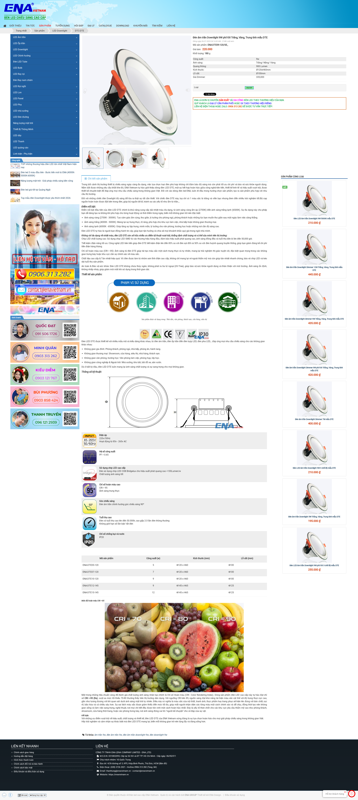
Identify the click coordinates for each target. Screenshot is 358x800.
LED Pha (17, 104)
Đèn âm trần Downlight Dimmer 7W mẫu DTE (314, 419)
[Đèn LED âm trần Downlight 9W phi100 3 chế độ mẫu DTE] (314, 545)
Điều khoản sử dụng (235, 795)
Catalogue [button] (105, 25)
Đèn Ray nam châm (23, 80)
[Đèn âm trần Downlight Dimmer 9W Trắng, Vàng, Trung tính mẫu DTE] (314, 298)
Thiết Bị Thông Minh (23, 129)
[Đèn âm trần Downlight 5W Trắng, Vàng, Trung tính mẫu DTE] (314, 496)
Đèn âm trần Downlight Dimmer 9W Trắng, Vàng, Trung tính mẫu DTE (314, 319)
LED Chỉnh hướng (21, 55)
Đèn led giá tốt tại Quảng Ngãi (35, 189)
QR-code (24, 795)
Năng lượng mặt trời (23, 123)
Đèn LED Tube (20, 61)
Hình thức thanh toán (23, 760)
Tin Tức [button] (30, 25)
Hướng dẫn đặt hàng (23, 756)
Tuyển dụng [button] (62, 25)
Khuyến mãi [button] (140, 25)
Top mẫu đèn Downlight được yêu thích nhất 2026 (45, 198)
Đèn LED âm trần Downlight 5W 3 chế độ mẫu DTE (314, 468)
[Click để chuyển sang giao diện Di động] (10, 795)
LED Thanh (18, 141)
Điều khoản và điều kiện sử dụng (29, 771)
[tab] (96, 179)
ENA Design (215, 795)
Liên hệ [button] (171, 25)
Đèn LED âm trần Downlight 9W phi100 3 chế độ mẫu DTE (314, 565)
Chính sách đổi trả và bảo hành (28, 764)
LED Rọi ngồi (19, 86)
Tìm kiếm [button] (157, 25)
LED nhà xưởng (20, 110)
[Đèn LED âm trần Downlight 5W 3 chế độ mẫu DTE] (314, 447)
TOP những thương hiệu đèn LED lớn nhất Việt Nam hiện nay (49, 166)
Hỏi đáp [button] (78, 25)
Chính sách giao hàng (24, 752)
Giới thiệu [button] (15, 25)
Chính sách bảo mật (23, 767)
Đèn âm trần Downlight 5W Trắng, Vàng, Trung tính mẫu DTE (314, 517)
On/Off (249, 88)
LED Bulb (17, 67)
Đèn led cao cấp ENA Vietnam (144, 795)
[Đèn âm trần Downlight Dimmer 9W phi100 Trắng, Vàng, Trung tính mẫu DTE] (314, 347)
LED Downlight (20, 49)
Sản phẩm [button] (45, 25)
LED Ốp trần (19, 43)
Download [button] (122, 25)
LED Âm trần (19, 37)
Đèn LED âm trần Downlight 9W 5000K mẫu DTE (314, 218)
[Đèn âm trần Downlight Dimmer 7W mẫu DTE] (314, 399)
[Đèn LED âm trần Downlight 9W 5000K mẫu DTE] (314, 198)
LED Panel (18, 98)
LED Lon (17, 92)
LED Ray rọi (19, 74)
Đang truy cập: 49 (39, 795)
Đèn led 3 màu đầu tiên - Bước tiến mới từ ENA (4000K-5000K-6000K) (48, 174)
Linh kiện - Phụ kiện (22, 153)
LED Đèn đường (21, 117)
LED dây (17, 135)
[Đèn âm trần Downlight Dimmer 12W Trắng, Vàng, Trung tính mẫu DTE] (314, 247)
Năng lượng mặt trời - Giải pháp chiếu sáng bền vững (47, 180)
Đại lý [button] (91, 25)
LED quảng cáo (20, 147)
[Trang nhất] (4, 26)
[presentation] (85, 90)
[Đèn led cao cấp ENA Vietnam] (25, 11)
